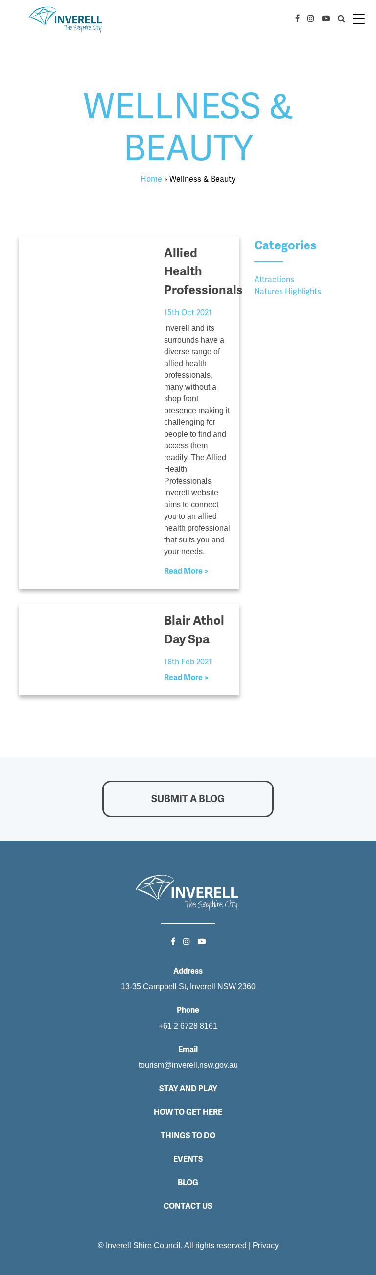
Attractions (274, 279)
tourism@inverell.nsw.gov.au (188, 1065)
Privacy (266, 1245)
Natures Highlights (287, 291)
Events (188, 1159)
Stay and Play (188, 1088)
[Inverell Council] (66, 19)
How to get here (188, 1112)
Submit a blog (188, 798)
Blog (188, 1182)
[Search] (339, 18)
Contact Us (188, 1206)
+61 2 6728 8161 (188, 1026)
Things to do (188, 1135)
